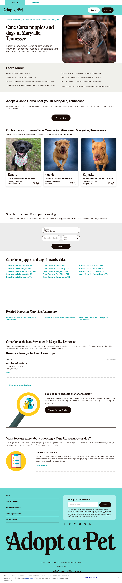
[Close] (118, 577)
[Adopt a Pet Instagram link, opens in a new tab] (85, 524)
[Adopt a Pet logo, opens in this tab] (61, 545)
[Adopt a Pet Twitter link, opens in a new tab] (70, 524)
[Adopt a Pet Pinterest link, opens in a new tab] (75, 524)
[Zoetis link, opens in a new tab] (78, 571)
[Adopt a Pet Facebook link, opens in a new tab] (65, 524)
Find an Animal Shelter (58, 410)
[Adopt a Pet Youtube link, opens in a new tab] (80, 524)
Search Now (61, 118)
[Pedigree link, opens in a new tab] (70, 571)
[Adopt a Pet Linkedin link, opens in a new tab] (90, 524)
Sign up (107, 10)
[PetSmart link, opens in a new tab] (59, 571)
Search (61, 246)
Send (105, 505)
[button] (33, 183)
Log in (93, 10)
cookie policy (29, 578)
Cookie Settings (61, 566)
